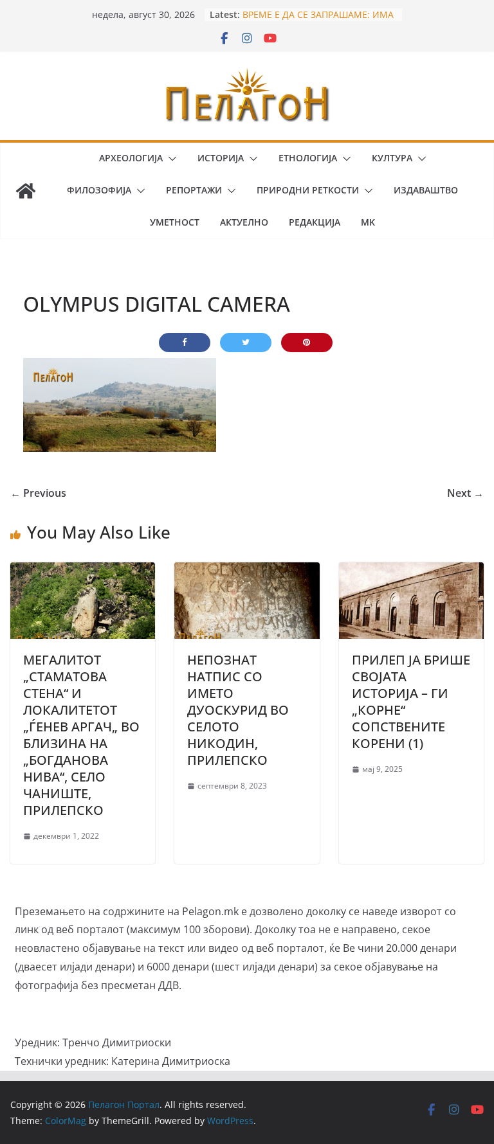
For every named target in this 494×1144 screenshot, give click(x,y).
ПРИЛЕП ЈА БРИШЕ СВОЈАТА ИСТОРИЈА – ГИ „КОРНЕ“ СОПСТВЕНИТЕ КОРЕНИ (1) (411, 701)
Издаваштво (426, 190)
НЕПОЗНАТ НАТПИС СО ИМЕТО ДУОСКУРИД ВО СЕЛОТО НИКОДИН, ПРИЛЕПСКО (238, 710)
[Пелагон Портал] (25, 190)
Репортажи (194, 190)
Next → (465, 493)
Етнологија (308, 158)
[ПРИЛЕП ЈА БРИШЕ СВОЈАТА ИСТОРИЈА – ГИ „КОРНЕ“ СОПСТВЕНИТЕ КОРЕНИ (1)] (411, 571)
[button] (170, 158)
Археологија (131, 158)
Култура (392, 158)
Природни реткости (308, 190)
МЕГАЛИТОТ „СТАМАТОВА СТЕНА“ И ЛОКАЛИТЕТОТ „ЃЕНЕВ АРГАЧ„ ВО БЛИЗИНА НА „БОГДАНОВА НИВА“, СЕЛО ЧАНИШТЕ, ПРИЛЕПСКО (81, 735)
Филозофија (99, 190)
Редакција (314, 222)
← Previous (38, 493)
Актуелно (244, 222)
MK (368, 222)
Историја (220, 158)
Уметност (174, 222)
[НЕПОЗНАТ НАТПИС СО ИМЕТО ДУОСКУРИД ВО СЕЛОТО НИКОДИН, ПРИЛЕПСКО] (246, 571)
